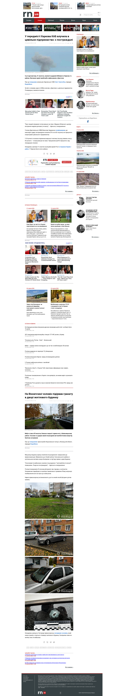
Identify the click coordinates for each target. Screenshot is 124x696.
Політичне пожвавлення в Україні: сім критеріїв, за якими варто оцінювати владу (48, 376)
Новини (40, 20)
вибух (31, 647)
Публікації (51, 20)
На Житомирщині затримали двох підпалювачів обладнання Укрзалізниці (45, 662)
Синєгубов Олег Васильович (32, 171)
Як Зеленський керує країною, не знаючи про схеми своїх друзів (92, 105)
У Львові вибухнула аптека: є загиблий (37, 362)
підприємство (50, 171)
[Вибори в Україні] (90, 30)
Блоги (95, 20)
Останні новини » (30, 323)
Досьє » (79, 194)
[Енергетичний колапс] (33, 30)
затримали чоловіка (61, 633)
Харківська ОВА (59, 171)
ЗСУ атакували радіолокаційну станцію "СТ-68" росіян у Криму (44, 334)
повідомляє (33, 442)
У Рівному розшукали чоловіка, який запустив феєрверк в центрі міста (44, 654)
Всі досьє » (95, 237)
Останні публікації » (31, 205)
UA (98, 12)
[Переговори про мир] (71, 30)
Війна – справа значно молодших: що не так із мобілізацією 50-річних (47, 346)
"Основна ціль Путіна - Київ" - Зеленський (38, 340)
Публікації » (80, 34)
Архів (24, 681)
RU (100, 12)
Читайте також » (30, 177)
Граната (69, 647)
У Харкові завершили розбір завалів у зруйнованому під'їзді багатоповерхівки (46, 182)
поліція (37, 647)
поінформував (60, 130)
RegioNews (28, 84)
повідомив (33, 82)
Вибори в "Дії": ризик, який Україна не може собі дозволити (92, 94)
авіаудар (67, 171)
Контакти (26, 677)
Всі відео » (95, 191)
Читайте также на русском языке (57, 43)
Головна (28, 20)
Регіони (62, 20)
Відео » (79, 127)
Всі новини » (69, 191)
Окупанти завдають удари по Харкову (35, 178)
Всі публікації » (94, 73)
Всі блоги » (95, 113)
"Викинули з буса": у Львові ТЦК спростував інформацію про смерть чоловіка (46, 369)
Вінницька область (60, 647)
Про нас (25, 676)
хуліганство (51, 647)
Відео (84, 20)
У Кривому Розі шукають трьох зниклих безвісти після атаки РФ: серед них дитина (49, 384)
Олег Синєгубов (60, 82)
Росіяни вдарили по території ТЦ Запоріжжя (39, 351)
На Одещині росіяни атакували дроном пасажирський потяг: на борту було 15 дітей (48, 328)
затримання (43, 647)
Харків (43, 171)
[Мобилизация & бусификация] (52, 30)
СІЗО (28, 647)
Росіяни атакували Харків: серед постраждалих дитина (42, 357)
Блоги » (79, 76)
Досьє (73, 20)
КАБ (71, 171)
